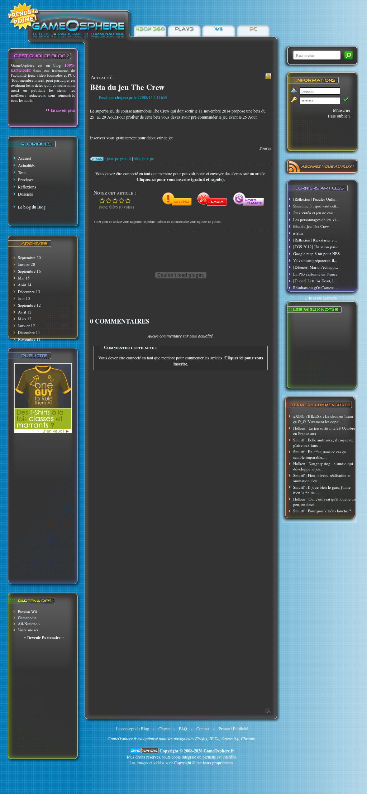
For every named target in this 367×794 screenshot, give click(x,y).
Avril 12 (25, 312)
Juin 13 (24, 298)
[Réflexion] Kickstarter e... (315, 240)
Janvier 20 (26, 264)
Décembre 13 (29, 291)
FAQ (183, 728)
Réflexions (27, 187)
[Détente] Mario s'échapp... (315, 267)
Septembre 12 (29, 305)
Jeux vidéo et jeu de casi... (315, 212)
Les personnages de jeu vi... (316, 219)
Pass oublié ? (339, 116)
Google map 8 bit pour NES (316, 253)
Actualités (26, 165)
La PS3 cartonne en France (315, 274)
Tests (22, 172)
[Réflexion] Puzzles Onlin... (316, 199)
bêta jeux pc (144, 158)
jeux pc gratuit (119, 158)
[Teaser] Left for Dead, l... (315, 280)
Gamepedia (27, 617)
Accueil (24, 158)
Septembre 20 (29, 257)
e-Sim (298, 233)
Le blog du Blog (32, 207)
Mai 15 (24, 278)
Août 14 (25, 284)
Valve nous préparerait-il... (315, 260)
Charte (164, 728)
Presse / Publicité (233, 728)
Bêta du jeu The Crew (311, 226)
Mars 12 (25, 318)
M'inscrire (341, 110)
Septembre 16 (29, 271)
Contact (202, 728)
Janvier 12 (26, 325)
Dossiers (25, 194)
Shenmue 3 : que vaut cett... (316, 206)
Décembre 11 (29, 332)
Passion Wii (27, 611)
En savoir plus (63, 110)
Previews (26, 179)
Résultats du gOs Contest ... (315, 287)
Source (265, 148)
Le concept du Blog (132, 728)
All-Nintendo (29, 623)
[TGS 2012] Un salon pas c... (317, 246)
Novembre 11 (29, 339)
